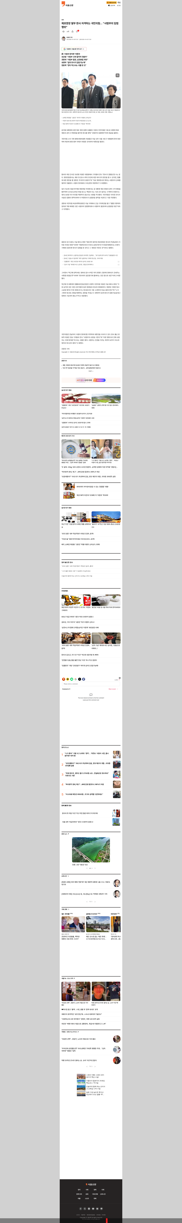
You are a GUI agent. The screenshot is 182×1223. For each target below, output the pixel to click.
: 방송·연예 (67, 978)
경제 (95, 1190)
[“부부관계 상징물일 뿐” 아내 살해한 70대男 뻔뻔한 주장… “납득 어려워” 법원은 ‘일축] (117, 1049)
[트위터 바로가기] (84, 1208)
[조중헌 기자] (64, 38)
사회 (87, 1190)
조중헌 (68, 37)
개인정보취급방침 (91, 1215)
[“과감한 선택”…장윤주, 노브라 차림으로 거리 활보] (117, 1039)
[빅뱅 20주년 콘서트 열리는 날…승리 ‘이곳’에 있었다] (117, 1060)
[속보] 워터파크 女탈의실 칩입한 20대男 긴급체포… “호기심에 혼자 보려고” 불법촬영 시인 (91, 255)
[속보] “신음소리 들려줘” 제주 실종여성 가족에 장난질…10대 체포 (83, 258)
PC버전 (103, 1215)
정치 (63, 20)
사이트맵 (98, 1215)
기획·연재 (64, 909)
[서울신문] (67, 3)
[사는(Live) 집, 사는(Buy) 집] (117, 894)
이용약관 (83, 1215)
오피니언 (64, 876)
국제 (103, 1190)
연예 (95, 1198)
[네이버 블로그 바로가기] (101, 1208)
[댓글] (77, 31)
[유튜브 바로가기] (89, 1208)
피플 (79, 1198)
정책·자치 (79, 1194)
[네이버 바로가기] (97, 1208)
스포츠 (87, 1198)
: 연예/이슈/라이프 (69, 1032)
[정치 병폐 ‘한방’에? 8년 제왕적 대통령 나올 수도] (117, 883)
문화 (87, 1194)
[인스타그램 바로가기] (93, 1208)
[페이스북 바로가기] (80, 1208)
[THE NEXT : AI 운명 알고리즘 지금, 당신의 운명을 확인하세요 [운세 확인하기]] (91, 380)
